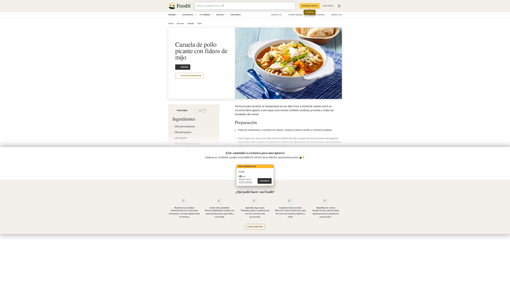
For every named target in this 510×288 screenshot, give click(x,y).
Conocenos (235, 15)
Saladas (190, 23)
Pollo (199, 23)
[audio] (292, 6)
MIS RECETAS (276, 15)
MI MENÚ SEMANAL (296, 15)
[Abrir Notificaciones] (339, 6)
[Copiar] (176, 83)
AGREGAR (184, 67)
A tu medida (205, 15)
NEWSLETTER (336, 15)
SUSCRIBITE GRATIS (310, 6)
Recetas (220, 15)
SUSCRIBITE (264, 181)
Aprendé (172, 15)
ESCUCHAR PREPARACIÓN (191, 76)
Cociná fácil (187, 15)
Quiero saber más (255, 227)
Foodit (171, 23)
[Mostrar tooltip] (189, 110)
